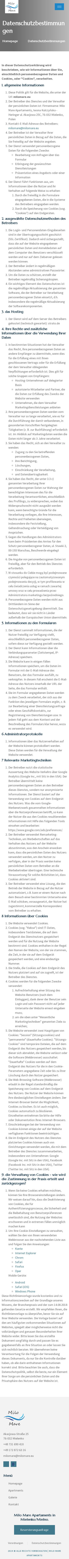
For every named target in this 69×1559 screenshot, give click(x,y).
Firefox (19, 1266)
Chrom (19, 1257)
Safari (18, 1262)
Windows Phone (25, 1291)
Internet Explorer (25, 1253)
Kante (19, 1249)
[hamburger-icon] (59, 6)
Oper (18, 1271)
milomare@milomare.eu (23, 128)
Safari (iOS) (22, 1287)
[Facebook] (6, 1464)
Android (20, 1282)
